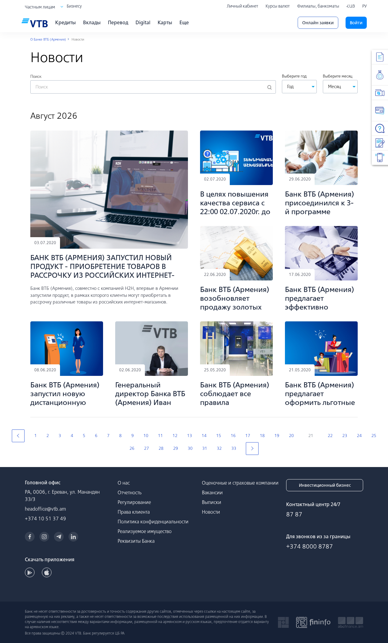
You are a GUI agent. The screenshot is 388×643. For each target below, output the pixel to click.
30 (190, 448)
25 (373, 435)
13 (189, 435)
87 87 (294, 514)
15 (218, 435)
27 (146, 448)
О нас (124, 483)
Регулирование (134, 502)
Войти (356, 22)
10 (145, 435)
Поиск (36, 76)
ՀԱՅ (350, 6)
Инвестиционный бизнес (325, 485)
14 (204, 435)
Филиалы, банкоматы (318, 6)
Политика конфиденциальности (153, 522)
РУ (364, 6)
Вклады (92, 22)
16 (233, 435)
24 (359, 435)
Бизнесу (74, 6)
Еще (184, 22)
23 (344, 435)
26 (131, 448)
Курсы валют (278, 6)
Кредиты (65, 22)
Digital (142, 22)
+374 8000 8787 (309, 546)
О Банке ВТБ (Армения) (48, 39)
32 (219, 448)
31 (204, 448)
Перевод (118, 22)
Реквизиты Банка (136, 541)
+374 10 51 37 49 (45, 518)
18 (262, 435)
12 (174, 435)
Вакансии (212, 492)
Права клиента (134, 512)
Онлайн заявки (318, 22)
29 (175, 448)
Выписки (211, 502)
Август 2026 (53, 116)
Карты (165, 22)
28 (161, 448)
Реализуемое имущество (145, 531)
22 (330, 435)
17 (247, 435)
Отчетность (130, 492)
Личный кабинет (242, 6)
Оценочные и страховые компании (240, 483)
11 (160, 435)
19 (276, 435)
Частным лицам (40, 7)
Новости (211, 512)
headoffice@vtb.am (45, 509)
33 (233, 448)
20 (291, 435)
